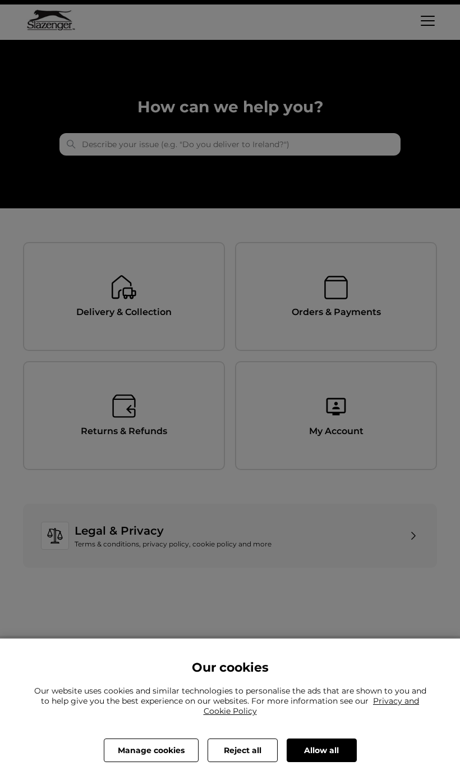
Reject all (242, 750)
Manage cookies (151, 750)
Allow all (321, 750)
